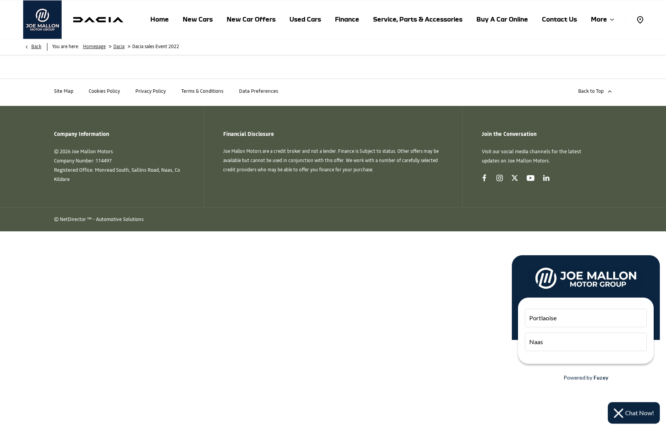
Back (36, 46)
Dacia (118, 46)
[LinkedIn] (546, 178)
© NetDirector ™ (73, 219)
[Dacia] (98, 19)
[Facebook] (484, 178)
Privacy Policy (150, 91)
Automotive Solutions (120, 219)
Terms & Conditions (202, 91)
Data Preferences (258, 91)
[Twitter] (515, 178)
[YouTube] (530, 178)
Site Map (63, 91)
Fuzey (601, 377)
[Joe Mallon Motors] (42, 19)
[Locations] (640, 19)
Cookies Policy (104, 91)
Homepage (94, 46)
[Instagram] (500, 178)
